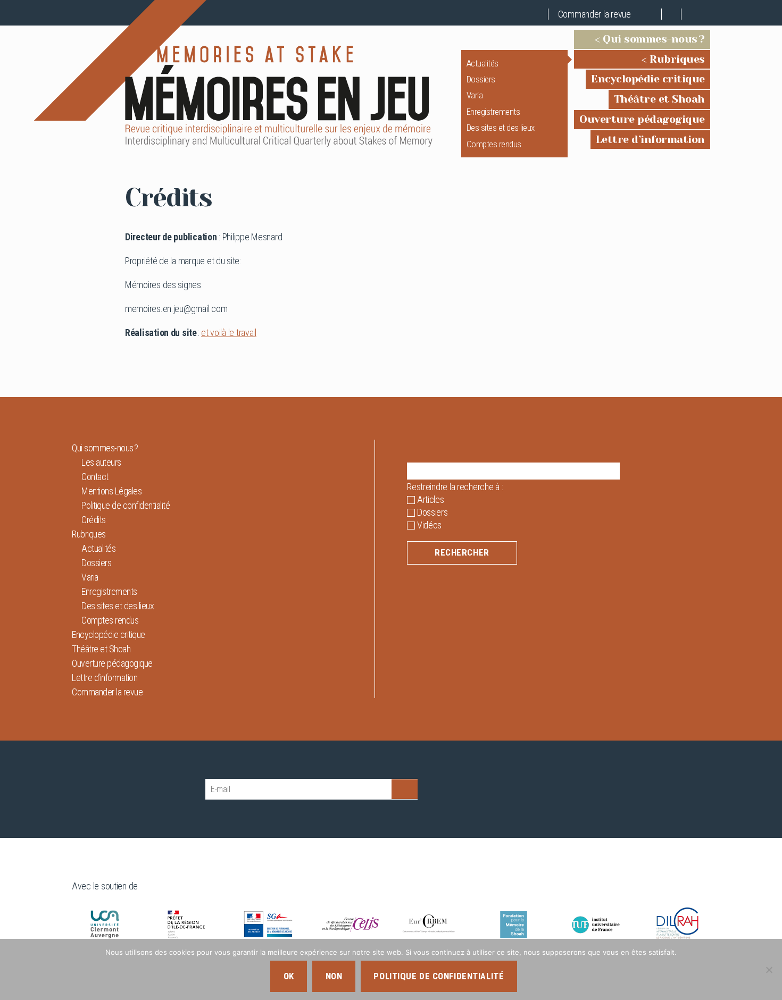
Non (334, 976)
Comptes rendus (494, 144)
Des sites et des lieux (501, 127)
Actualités (482, 63)
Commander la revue (594, 14)
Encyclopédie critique (648, 79)
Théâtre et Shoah (659, 99)
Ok (289, 976)
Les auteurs (101, 462)
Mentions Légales (111, 491)
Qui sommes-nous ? (654, 39)
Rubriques (677, 59)
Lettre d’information (650, 139)
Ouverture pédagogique (642, 119)
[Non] (768, 969)
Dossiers (481, 79)
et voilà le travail (228, 332)
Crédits (93, 519)
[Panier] (652, 14)
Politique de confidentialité (125, 505)
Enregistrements (493, 111)
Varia (475, 95)
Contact (95, 476)
